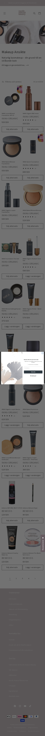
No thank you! (33, 375)
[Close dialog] (43, 353)
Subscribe (33, 371)
